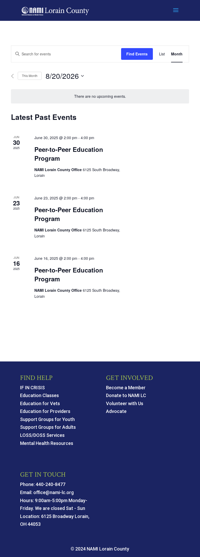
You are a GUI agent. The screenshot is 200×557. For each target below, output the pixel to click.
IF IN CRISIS (32, 387)
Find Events (137, 53)
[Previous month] (12, 76)
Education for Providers (45, 411)
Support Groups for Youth (47, 419)
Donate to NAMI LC (126, 395)
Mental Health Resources (46, 443)
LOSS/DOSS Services (42, 435)
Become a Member (126, 387)
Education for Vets (40, 403)
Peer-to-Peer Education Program (68, 154)
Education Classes (39, 395)
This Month (30, 75)
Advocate (116, 411)
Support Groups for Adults (48, 427)
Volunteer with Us (124, 403)
